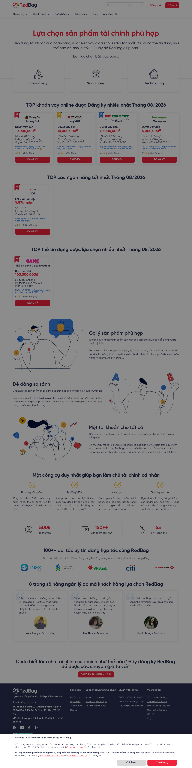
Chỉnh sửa (131, 762)
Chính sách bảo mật (76, 747)
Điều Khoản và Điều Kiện (52, 755)
